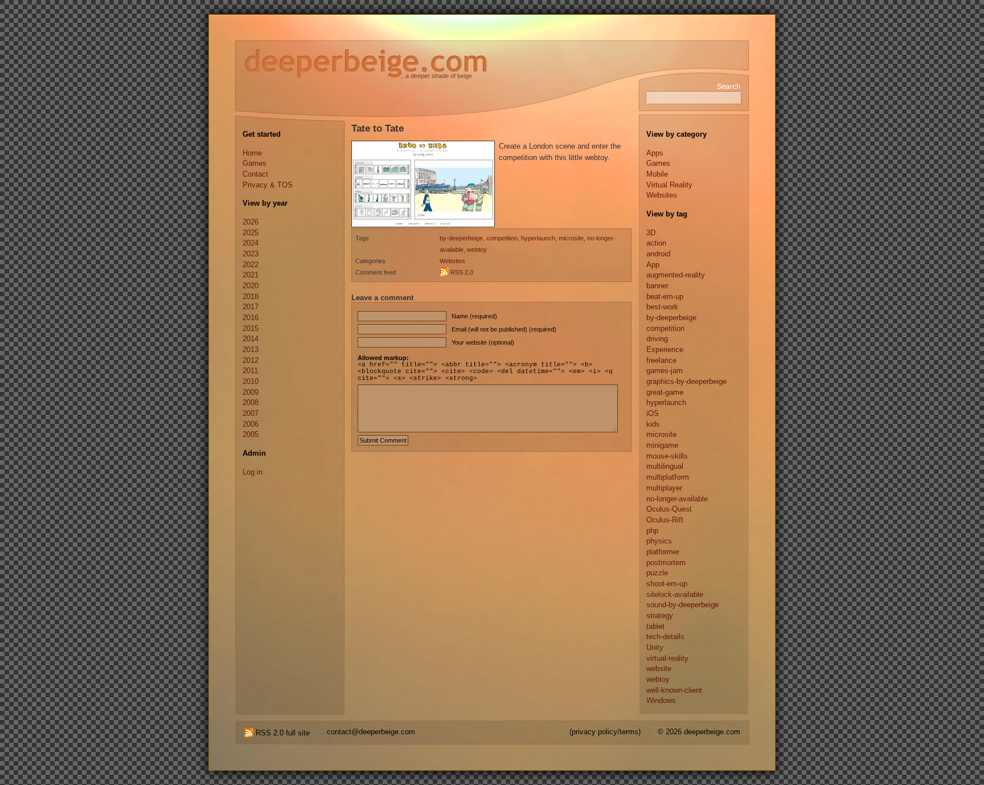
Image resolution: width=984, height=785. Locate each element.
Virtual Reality (669, 185)
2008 (251, 402)
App (652, 264)
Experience (664, 349)
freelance (661, 360)
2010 (251, 381)
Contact (255, 174)
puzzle (657, 573)
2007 (251, 413)
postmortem (666, 562)
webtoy (477, 249)
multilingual (664, 466)
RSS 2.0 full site (281, 733)
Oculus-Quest (669, 509)
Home (252, 153)
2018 (251, 296)
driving (657, 338)
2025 (251, 232)
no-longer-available (677, 498)
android (658, 254)
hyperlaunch (538, 238)
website (658, 668)
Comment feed (375, 272)
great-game (664, 392)
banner (657, 285)
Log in (253, 472)
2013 (251, 349)
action (656, 243)
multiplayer (664, 488)
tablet (655, 626)
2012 (251, 360)
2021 (251, 275)
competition (502, 238)
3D (650, 232)
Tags (362, 238)
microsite (571, 238)
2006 (251, 424)
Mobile (657, 174)
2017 (251, 306)
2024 (251, 243)
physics (659, 541)
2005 (251, 434)
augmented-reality (675, 275)
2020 (251, 285)
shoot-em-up (666, 583)
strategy (659, 615)
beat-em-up (664, 296)
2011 (250, 370)
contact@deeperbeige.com (371, 731)
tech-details (665, 636)
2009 (251, 392)
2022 (251, 264)
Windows (661, 700)
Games (254, 163)
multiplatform (667, 477)
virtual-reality (667, 658)
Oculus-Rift (664, 520)
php (652, 530)
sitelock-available (674, 594)
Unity (654, 647)
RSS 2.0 (461, 272)
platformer (662, 551)
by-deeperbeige (461, 238)
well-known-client (674, 690)
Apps (654, 153)
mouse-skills (667, 456)
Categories (370, 260)
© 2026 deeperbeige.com (699, 731)
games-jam (664, 370)
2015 (251, 328)
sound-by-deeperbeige (682, 604)
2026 (251, 222)
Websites (452, 260)
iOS (652, 413)
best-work (662, 306)
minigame (662, 445)
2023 (251, 254)
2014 (251, 338)
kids (653, 424)
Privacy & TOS (268, 185)
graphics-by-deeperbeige (686, 381)
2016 (251, 317)
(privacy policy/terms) (605, 731)
